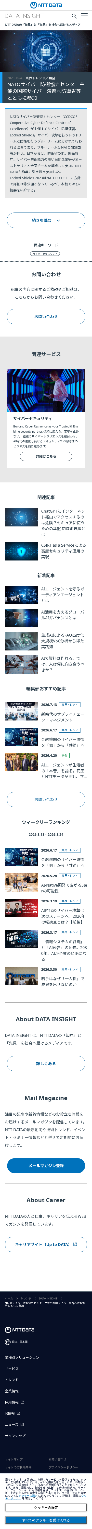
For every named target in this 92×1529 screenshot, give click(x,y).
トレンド (26, 1298)
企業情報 (12, 1391)
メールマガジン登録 (46, 1165)
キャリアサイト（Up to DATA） (43, 1244)
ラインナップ (15, 1436)
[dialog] (46, 1501)
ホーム (9, 1298)
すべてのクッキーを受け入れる (46, 1520)
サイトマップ (14, 1459)
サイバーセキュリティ (45, 254)
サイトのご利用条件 (18, 1467)
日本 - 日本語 (20, 1341)
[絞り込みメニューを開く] (84, 15)
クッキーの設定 (46, 1508)
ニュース (11, 1424)
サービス (12, 1369)
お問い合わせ (46, 799)
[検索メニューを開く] (74, 16)
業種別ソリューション (22, 1358)
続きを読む (42, 220)
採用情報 (12, 1402)
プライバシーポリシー (63, 1467)
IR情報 (10, 1413)
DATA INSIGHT (48, 1298)
